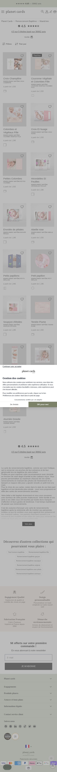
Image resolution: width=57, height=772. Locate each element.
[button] (7, 767)
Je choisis (14, 404)
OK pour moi (43, 404)
